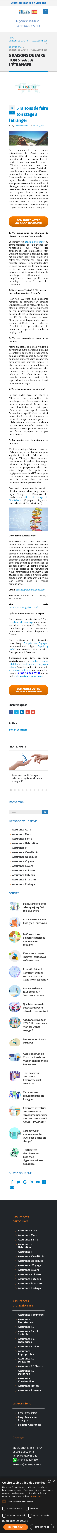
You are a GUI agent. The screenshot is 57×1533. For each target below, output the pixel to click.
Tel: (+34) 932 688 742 (24, 1455)
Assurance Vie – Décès (25, 852)
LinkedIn (22, 712)
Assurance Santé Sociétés (28, 1333)
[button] (28, 1521)
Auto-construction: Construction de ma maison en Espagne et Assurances (35, 1059)
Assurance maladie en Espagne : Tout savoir (35, 921)
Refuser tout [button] (42, 1527)
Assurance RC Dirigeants (26, 1360)
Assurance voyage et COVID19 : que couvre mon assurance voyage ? (35, 1025)
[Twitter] (18, 1182)
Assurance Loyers (22, 866)
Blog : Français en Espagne (28, 1419)
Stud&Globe (15, 500)
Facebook (11, 712)
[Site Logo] (28, 12)
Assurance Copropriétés (26, 1352)
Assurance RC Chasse (30, 1366)
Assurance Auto (21, 829)
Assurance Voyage (23, 861)
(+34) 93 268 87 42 (29, 21)
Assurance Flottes (29, 1385)
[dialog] (28, 1505)
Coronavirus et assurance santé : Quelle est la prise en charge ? (34, 1136)
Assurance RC (26, 1326)
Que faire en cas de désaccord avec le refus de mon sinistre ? (35, 1007)
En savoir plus (36, 1496)
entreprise (29, 663)
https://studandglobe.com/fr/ (24, 607)
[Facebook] (12, 1182)
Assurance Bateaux (23, 875)
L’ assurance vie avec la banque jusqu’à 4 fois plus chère (34, 907)
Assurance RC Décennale (26, 1372)
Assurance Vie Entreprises (26, 1340)
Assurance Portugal (23, 884)
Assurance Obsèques (24, 856)
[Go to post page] (28, 760)
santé (45, 660)
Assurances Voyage (29, 1265)
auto (35, 660)
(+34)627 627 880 (28, 1459)
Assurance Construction (26, 1380)
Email (33, 712)
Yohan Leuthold (21, 125)
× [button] (53, 1481)
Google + (28, 712)
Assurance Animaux (23, 870)
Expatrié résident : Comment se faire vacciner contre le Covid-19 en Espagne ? (35, 974)
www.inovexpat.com (19, 669)
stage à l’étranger (35, 241)
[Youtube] (37, 1182)
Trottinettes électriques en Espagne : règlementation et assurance (33, 1157)
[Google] (25, 1182)
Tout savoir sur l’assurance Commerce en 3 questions (32, 1078)
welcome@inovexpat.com (28, 676)
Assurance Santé (22, 838)
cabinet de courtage (22, 621)
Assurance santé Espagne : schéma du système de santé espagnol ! (27, 778)
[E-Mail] (12, 1188)
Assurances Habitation (25, 1245)
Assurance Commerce (31, 1314)
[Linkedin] (31, 1182)
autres (12, 666)
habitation (14, 663)
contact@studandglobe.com (30, 589)
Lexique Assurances (29, 1424)
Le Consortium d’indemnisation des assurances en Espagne (34, 939)
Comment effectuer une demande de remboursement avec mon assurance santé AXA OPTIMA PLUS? (35, 1115)
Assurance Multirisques (25, 1321)
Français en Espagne (36, 643)
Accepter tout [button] (16, 1527)
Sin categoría (38, 125)
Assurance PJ (19, 847)
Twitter (16, 712)
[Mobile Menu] (45, 11)
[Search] (45, 812)
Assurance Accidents (30, 1346)
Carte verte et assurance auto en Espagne (33, 1095)
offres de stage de (36, 497)
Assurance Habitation (25, 843)
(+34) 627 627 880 (30, 26)
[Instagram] (44, 1182)
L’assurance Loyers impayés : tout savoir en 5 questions (34, 957)
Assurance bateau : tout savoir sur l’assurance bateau (33, 992)
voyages (43, 663)
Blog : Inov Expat (27, 1412)
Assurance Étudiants (24, 879)
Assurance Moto (21, 834)
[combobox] (49, 1481)
